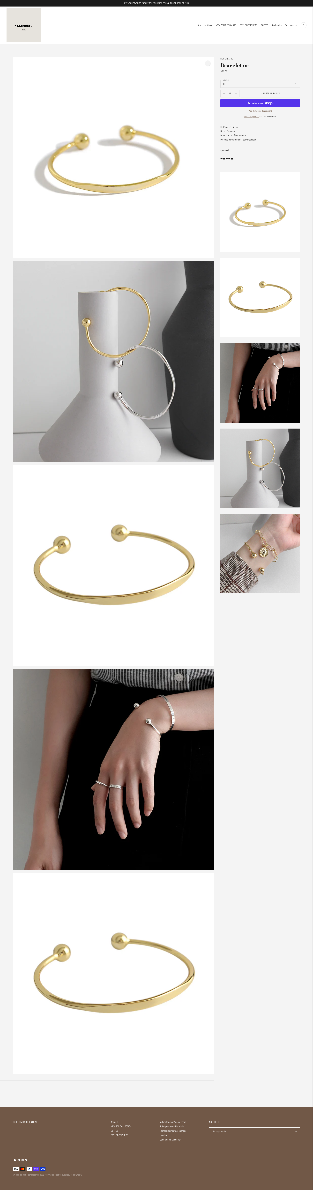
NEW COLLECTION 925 (226, 25)
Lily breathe (226, 59)
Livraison (164, 1135)
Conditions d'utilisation (170, 1139)
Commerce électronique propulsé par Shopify (63, 1174)
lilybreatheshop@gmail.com (173, 1122)
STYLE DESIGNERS (248, 25)
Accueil (114, 1122)
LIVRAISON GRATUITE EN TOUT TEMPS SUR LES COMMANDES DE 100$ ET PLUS (156, 3)
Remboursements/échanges (173, 1130)
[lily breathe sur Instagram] (22, 1160)
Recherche (277, 25)
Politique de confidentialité (172, 1126)
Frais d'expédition (251, 116)
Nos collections (205, 25)
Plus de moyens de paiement (260, 111)
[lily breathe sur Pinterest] (18, 1160)
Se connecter (291, 25)
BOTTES (264, 25)
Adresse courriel (218, 1127)
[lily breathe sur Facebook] (15, 1160)
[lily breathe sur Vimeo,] (26, 1160)
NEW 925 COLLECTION (121, 1126)
